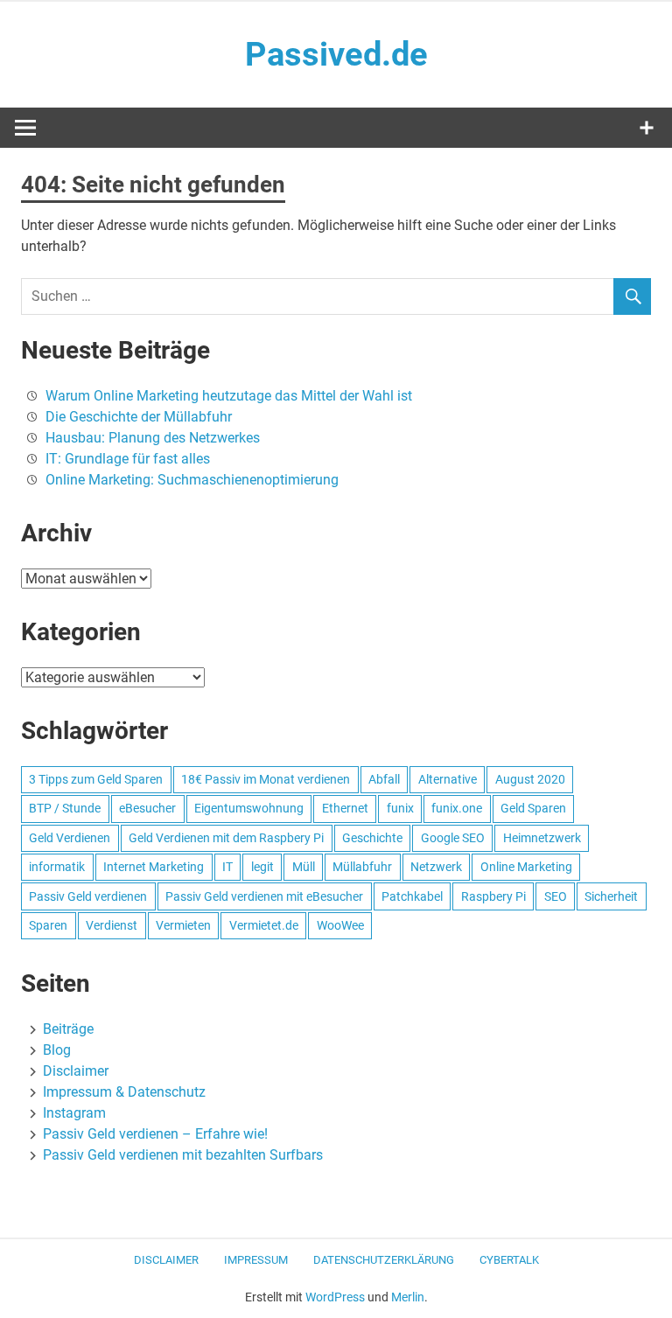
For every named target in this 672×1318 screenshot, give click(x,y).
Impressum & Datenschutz (124, 1092)
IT (227, 867)
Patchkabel (412, 896)
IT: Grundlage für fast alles (128, 458)
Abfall (384, 779)
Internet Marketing (153, 867)
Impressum (256, 1259)
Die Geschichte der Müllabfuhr (139, 416)
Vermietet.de (263, 925)
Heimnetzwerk (542, 838)
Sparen (48, 925)
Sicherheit (611, 896)
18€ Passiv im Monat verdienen (265, 779)
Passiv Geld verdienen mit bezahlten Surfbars (183, 1155)
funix (400, 808)
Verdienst (111, 925)
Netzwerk (436, 867)
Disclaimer (75, 1071)
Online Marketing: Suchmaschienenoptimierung (192, 479)
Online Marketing (526, 867)
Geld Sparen (533, 808)
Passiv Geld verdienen (88, 896)
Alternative (447, 779)
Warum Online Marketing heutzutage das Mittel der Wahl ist (229, 395)
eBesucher (147, 808)
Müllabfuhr (362, 867)
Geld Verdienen (69, 838)
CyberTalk (509, 1259)
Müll (303, 867)
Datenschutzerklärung (383, 1259)
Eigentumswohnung (249, 808)
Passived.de (336, 54)
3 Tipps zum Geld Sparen (96, 779)
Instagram (74, 1113)
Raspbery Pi (493, 896)
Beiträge (68, 1029)
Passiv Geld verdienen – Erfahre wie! (155, 1134)
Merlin (407, 1297)
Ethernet (345, 808)
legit (262, 867)
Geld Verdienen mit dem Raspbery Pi (226, 838)
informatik (57, 867)
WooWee (340, 925)
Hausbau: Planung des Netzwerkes (153, 437)
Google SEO (453, 838)
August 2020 (530, 779)
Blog (57, 1050)
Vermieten (183, 925)
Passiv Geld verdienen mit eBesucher (264, 896)
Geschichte (372, 838)
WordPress (335, 1297)
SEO (555, 896)
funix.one (456, 808)
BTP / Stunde (65, 808)
